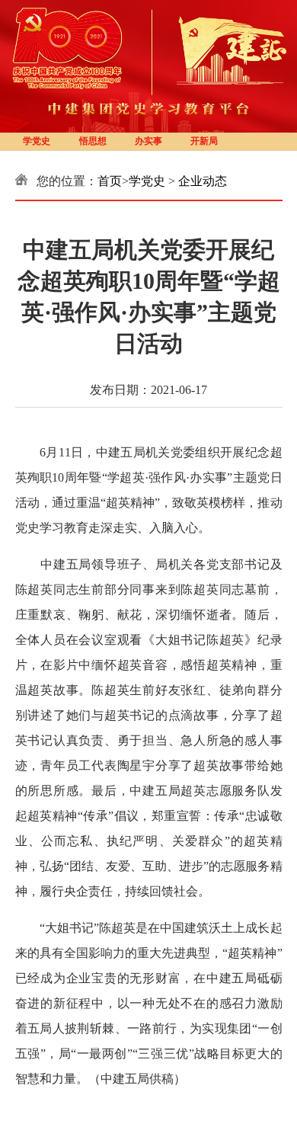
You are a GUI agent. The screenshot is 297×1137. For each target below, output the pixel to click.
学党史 (36, 141)
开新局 (204, 141)
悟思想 (93, 141)
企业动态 (202, 181)
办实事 (148, 141)
